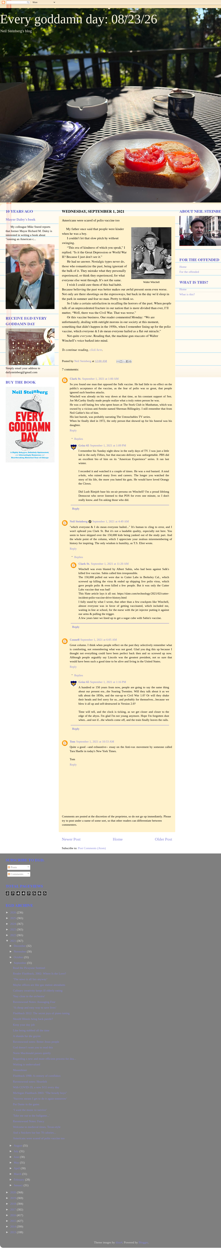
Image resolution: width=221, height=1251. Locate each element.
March (18, 1174)
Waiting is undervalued (26, 1064)
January (19, 1185)
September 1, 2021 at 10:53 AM (95, 741)
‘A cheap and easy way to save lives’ (34, 1007)
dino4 (119, 1242)
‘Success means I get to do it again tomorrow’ (40, 1098)
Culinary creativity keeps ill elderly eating (37, 990)
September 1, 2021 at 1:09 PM (108, 445)
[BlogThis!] (121, 361)
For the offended (189, 271)
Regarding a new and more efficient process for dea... (44, 1058)
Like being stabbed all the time (31, 1030)
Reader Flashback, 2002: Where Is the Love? (39, 973)
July (16, 1151)
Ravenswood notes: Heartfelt (30, 1081)
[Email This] (118, 361)
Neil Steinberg (79, 521)
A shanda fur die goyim (27, 1036)
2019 (13, 1198)
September (20, 962)
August (18, 1145)
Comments (16, 874)
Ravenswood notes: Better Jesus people (36, 1041)
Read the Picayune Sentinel (29, 967)
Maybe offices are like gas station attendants (39, 984)
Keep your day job (24, 1024)
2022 (13, 935)
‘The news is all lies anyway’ (30, 979)
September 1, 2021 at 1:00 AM (100, 378)
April (17, 1168)
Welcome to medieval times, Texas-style (37, 1127)
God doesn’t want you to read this (33, 1047)
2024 (13, 923)
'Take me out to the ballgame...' (31, 1115)
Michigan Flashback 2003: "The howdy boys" (40, 1093)
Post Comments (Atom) (92, 848)
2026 (13, 912)
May (17, 1162)
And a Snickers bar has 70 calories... (34, 1132)
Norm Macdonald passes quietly (32, 1053)
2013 (13, 1232)
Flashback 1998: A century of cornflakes (37, 1075)
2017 (13, 1209)
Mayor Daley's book (20, 219)
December (20, 945)
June (17, 1157)
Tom (72, 741)
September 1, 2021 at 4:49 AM (110, 521)
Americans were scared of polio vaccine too (39, 1138)
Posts (13, 867)
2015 (13, 1220)
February (19, 1179)
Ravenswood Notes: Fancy (28, 1121)
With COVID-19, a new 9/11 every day (36, 1087)
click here (96, 349)
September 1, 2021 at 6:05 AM (98, 639)
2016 (13, 1215)
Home (118, 839)
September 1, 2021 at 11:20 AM (110, 563)
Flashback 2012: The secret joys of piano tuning (41, 1013)
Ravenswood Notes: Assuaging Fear (34, 1001)
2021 (13, 940)
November (20, 951)
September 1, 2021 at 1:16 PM (108, 682)
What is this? (187, 294)
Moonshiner (20, 1070)
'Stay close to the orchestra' (29, 996)
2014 (13, 1226)
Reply (73, 430)
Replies (78, 438)
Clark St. (75, 378)
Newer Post (71, 839)
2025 (13, 918)
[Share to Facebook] (127, 361)
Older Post (163, 839)
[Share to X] (124, 361)
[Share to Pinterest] (130, 361)
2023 (13, 929)
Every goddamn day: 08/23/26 (78, 19)
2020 (13, 1192)
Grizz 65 (83, 445)
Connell (74, 639)
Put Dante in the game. (26, 1104)
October (19, 957)
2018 (13, 1203)
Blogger (143, 1242)
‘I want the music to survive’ (30, 1110)
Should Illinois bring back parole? (33, 1018)
